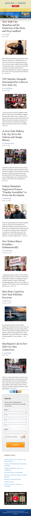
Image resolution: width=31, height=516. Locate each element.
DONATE (15, 6)
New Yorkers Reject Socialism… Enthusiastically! (12, 244)
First (6, 420)
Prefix (6, 414)
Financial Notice (21, 512)
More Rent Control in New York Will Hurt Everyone (13, 295)
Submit (15, 445)
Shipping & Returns (6, 512)
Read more (7, 73)
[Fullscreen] (25, 503)
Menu (6, 10)
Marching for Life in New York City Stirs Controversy (14, 347)
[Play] (6, 503)
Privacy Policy (14, 512)
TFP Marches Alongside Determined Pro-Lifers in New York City (15, 82)
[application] (15, 498)
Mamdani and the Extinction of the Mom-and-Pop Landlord (14, 28)
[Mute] (22, 503)
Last (6, 425)
